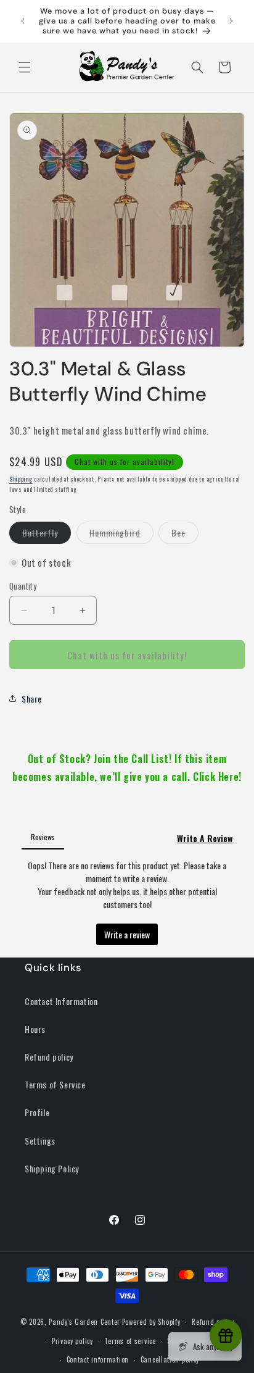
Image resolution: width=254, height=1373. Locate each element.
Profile (37, 1112)
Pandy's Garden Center (84, 1322)
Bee (185, 534)
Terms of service (129, 1341)
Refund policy (49, 1056)
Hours (35, 1028)
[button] (24, 67)
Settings (40, 1140)
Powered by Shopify (151, 1322)
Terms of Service (55, 1084)
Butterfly (46, 534)
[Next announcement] (231, 21)
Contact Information (61, 1001)
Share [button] (32, 698)
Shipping (21, 478)
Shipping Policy (52, 1168)
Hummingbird (121, 534)
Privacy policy (72, 1341)
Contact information (98, 1359)
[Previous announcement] (22, 21)
